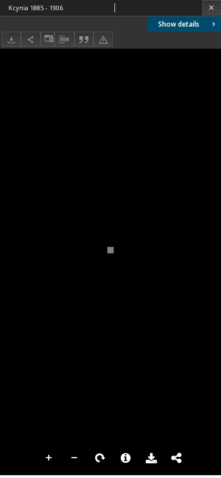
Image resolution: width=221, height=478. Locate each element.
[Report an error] (103, 39)
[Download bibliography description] (64, 40)
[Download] (11, 39)
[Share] (30, 39)
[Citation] (84, 39)
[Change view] (47, 39)
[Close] (211, 7)
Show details (178, 24)
